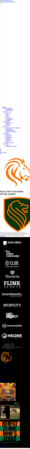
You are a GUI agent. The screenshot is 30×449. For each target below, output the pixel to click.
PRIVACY (5, 367)
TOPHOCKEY (6, 121)
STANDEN (8, 120)
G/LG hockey (9, 118)
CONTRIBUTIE (9, 110)
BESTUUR (8, 136)
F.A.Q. (7, 132)
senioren (7, 115)
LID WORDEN (9, 109)
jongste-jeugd (9, 113)
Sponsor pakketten (10, 142)
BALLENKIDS (9, 119)
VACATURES (9, 140)
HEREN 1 (8, 124)
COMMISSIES (9, 137)
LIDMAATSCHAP (7, 108)
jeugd (7, 114)
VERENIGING (6, 134)
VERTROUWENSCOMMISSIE (13, 127)
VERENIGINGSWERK (11, 131)
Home (4, 106)
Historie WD (8, 135)
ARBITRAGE (9, 129)
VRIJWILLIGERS (10, 130)
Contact (7, 145)
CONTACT (5, 143)
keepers (7, 116)
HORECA (8, 138)
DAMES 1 (8, 125)
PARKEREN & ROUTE (11, 146)
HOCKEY (5, 111)
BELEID (5, 126)
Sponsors (8, 141)
